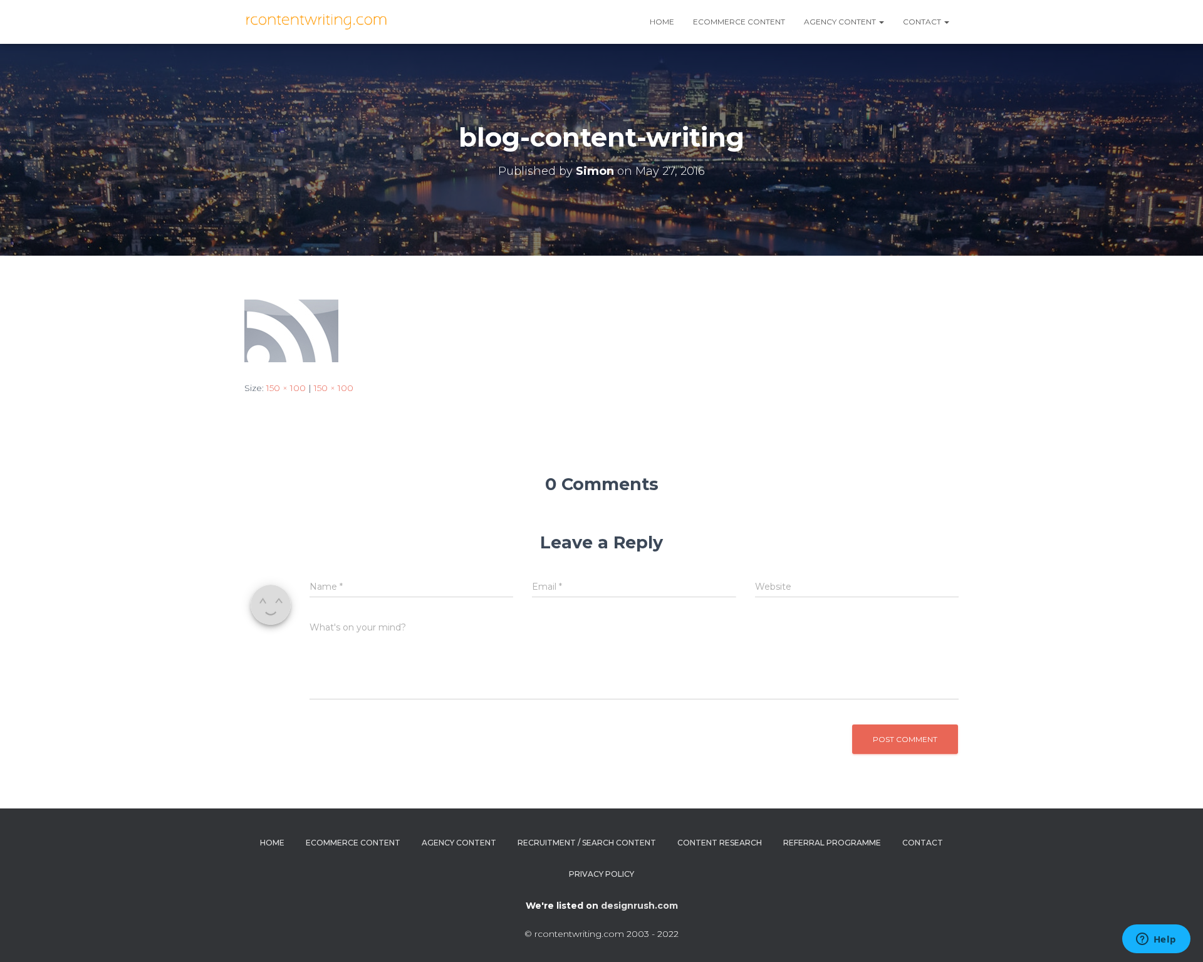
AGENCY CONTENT (841, 21)
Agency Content (459, 842)
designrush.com (639, 905)
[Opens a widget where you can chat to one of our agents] (1156, 940)
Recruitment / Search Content (587, 842)
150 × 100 (286, 388)
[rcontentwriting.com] (318, 22)
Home (662, 21)
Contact (923, 21)
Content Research (719, 842)
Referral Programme (832, 842)
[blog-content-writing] (291, 330)
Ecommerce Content (739, 21)
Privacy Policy (601, 874)
